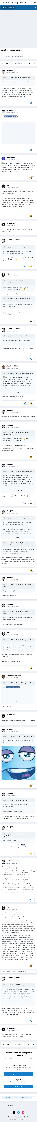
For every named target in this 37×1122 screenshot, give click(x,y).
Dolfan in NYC (10, 971)
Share (9, 1097)
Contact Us (18, 1117)
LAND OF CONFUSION (17, 56)
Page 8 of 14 (18, 63)
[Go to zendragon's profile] (3, 158)
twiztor (24, 77)
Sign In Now (18, 1086)
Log (7, 185)
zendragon (10, 157)
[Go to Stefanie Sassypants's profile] (3, 677)
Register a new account (19, 1074)
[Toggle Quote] (4, 77)
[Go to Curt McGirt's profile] (3, 224)
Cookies (26, 1117)
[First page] (2, 63)
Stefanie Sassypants (14, 676)
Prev (6, 63)
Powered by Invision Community (18, 1119)
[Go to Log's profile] (3, 186)
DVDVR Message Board (13, 2)
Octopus (5, 55)
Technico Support (13, 240)
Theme (10, 1117)
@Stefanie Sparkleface (11, 116)
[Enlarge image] (18, 133)
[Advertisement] (18, 29)
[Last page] (34, 63)
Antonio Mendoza (10, 1014)
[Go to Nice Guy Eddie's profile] (3, 367)
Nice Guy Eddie (12, 366)
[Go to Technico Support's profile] (3, 241)
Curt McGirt (10, 223)
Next (30, 63)
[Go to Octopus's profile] (3, 72)
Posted (12, 72)
